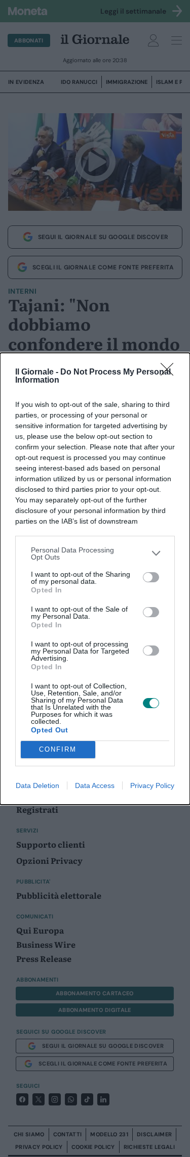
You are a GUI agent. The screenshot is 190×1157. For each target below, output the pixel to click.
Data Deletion (37, 785)
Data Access (95, 785)
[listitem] (95, 553)
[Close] (170, 372)
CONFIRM (58, 749)
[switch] (151, 577)
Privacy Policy (152, 785)
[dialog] (95, 579)
